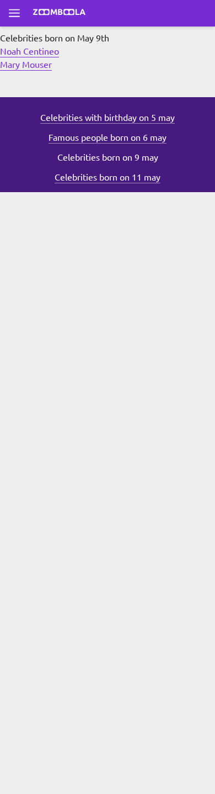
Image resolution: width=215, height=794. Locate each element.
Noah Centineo (29, 50)
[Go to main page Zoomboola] (59, 13)
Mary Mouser (26, 64)
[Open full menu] (14, 13)
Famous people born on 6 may (107, 136)
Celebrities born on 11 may (107, 176)
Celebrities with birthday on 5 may (107, 117)
